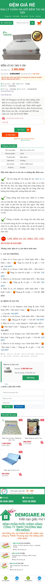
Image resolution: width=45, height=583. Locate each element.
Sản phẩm (24, 16)
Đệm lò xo (39, 179)
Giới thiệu (16, 16)
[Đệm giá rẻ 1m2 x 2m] (11, 459)
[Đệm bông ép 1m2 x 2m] (33, 427)
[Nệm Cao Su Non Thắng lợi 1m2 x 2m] (11, 427)
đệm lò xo (10, 354)
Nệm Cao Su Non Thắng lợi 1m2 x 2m (11, 439)
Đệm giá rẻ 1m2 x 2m (11, 470)
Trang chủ (7, 16)
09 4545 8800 (6, 501)
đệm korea (16, 356)
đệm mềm (17, 354)
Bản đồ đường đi (20, 549)
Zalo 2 (39, 580)
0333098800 (28, 580)
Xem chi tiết (25, 140)
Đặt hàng (21, 130)
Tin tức (31, 16)
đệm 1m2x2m (7, 356)
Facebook (20, 406)
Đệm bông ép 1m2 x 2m (33, 438)
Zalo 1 (17, 580)
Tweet (6, 384)
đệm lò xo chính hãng (27, 354)
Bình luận (7, 406)
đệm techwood (24, 356)
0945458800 (6, 580)
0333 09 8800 (29, 501)
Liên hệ (38, 16)
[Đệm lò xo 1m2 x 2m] (22, 46)
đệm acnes (33, 356)
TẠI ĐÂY (40, 320)
